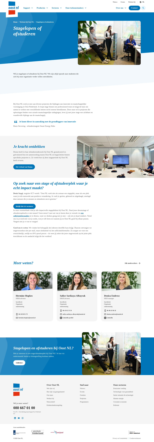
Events (123, 2)
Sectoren (55, 8)
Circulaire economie (120, 402)
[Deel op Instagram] (22, 418)
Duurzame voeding (119, 388)
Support (26, 8)
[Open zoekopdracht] (143, 8)
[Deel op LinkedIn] (15, 418)
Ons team (50, 395)
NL (143, 2)
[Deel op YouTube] (18, 418)
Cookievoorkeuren (135, 438)
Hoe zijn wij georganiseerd (55, 392)
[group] (32, 292)
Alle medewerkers (131, 263)
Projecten (83, 398)
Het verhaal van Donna (24, 167)
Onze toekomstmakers (74, 8)
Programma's (84, 402)
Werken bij (131, 2)
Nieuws (115, 2)
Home (15, 22)
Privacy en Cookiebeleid (120, 438)
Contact (134, 8)
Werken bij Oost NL (27, 22)
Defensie (116, 405)
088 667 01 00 (24, 408)
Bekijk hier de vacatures (24, 206)
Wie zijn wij (51, 388)
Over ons (119, 8)
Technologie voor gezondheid (123, 392)
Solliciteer (19, 363)
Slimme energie (118, 398)
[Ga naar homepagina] (13, 7)
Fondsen (83, 395)
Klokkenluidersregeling (54, 405)
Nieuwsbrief (51, 402)
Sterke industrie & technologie (123, 395)
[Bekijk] (19, 432)
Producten (41, 8)
